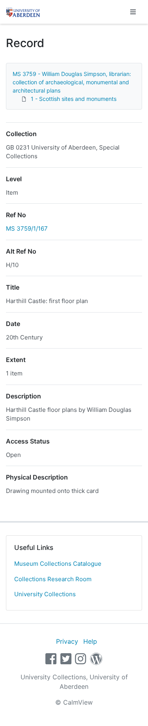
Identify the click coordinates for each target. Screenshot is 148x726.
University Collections (45, 594)
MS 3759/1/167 (27, 228)
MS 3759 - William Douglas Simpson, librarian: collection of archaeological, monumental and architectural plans (72, 82)
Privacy (67, 641)
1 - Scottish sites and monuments (73, 98)
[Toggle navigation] (133, 12)
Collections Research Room (53, 579)
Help (90, 641)
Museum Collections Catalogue (57, 563)
